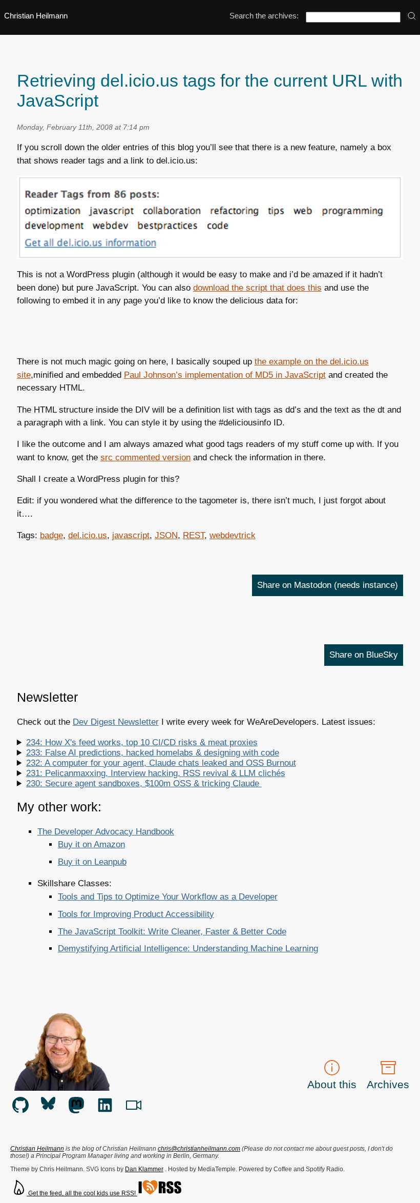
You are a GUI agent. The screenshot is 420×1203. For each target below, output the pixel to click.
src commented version (145, 457)
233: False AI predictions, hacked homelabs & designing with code (152, 753)
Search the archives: (264, 16)
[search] (412, 17)
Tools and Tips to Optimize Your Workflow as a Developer (168, 897)
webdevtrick (232, 535)
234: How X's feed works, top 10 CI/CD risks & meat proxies (142, 742)
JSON (166, 535)
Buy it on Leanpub (92, 862)
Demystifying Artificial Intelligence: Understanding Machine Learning (188, 948)
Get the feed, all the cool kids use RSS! (82, 1193)
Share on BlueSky (363, 655)
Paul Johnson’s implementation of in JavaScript (225, 375)
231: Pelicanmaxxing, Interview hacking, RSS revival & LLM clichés (155, 773)
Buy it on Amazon (91, 844)
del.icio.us (87, 535)
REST (193, 535)
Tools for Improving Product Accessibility (136, 914)
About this (331, 1084)
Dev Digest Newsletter (116, 722)
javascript (131, 535)
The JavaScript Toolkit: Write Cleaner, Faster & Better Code (172, 931)
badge (51, 535)
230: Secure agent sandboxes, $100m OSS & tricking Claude (144, 783)
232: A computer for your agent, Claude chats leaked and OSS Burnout (161, 763)
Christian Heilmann (36, 16)
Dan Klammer (144, 1169)
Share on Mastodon (327, 585)
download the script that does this (257, 288)
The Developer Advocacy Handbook (105, 832)
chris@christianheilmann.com (199, 1148)
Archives (388, 1084)
